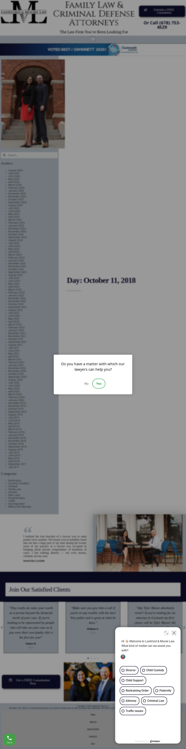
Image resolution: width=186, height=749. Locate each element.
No (86, 384)
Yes (98, 384)
